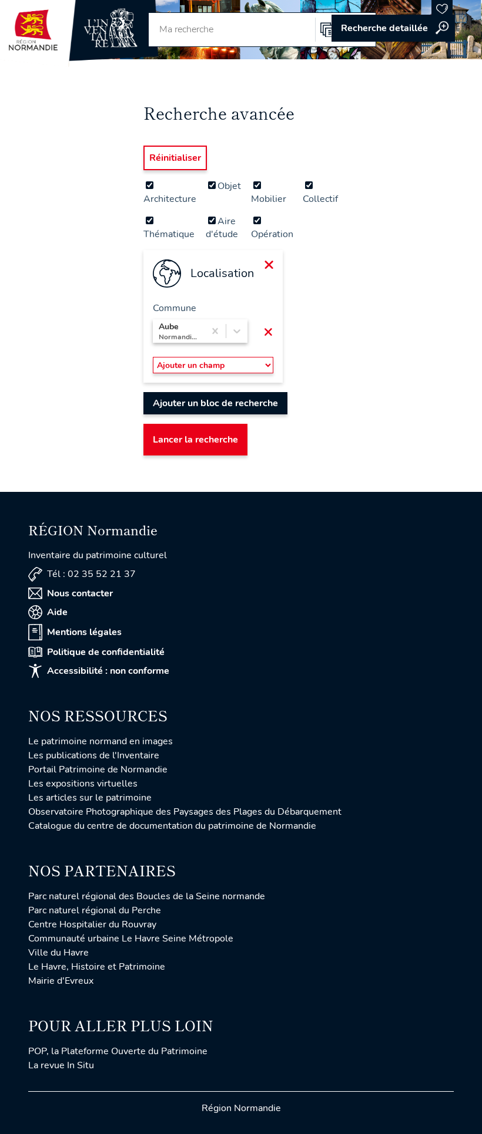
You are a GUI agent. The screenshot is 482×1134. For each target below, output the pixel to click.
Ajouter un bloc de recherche (215, 403)
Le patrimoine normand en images (100, 741)
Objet (229, 186)
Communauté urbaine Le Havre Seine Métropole (130, 938)
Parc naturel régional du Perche (94, 910)
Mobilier (268, 199)
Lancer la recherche (195, 439)
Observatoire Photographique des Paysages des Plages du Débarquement (185, 811)
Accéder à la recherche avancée (393, 28)
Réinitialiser (175, 157)
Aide (57, 612)
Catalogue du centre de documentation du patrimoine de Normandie (172, 825)
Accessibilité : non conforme (108, 670)
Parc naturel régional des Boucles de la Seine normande (146, 896)
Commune (174, 308)
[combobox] (160, 331)
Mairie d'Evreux (60, 980)
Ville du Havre (58, 952)
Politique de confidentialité (106, 652)
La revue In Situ (61, 1065)
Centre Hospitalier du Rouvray (92, 924)
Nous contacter (80, 593)
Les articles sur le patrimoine (90, 797)
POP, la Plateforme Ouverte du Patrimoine (117, 1051)
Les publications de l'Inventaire (93, 755)
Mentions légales (84, 632)
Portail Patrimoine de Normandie (98, 769)
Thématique (169, 234)
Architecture (169, 199)
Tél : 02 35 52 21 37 (91, 574)
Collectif (320, 199)
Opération (272, 234)
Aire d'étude (222, 228)
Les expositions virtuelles (83, 783)
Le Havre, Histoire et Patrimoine (96, 966)
